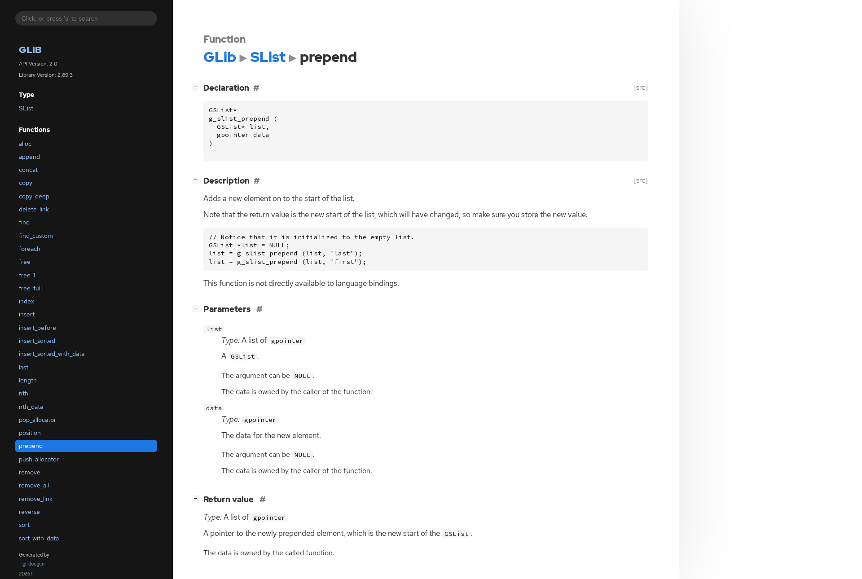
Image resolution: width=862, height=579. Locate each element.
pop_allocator (37, 420)
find (24, 223)
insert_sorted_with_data (51, 354)
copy (25, 183)
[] (197, 87)
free (25, 262)
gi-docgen (33, 564)
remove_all (34, 486)
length (28, 380)
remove (29, 473)
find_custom (36, 236)
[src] (640, 87)
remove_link (36, 499)
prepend (31, 446)
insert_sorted (37, 341)
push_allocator (39, 459)
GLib (30, 50)
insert (27, 315)
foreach (29, 249)
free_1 (27, 275)
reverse (29, 512)
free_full (30, 288)
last (23, 367)
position (30, 433)
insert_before (37, 328)
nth (23, 394)
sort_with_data (39, 538)
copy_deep (34, 196)
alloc (25, 144)
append (29, 157)
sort (24, 525)
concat (28, 170)
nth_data (31, 407)
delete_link (34, 210)
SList (26, 109)
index (26, 302)
